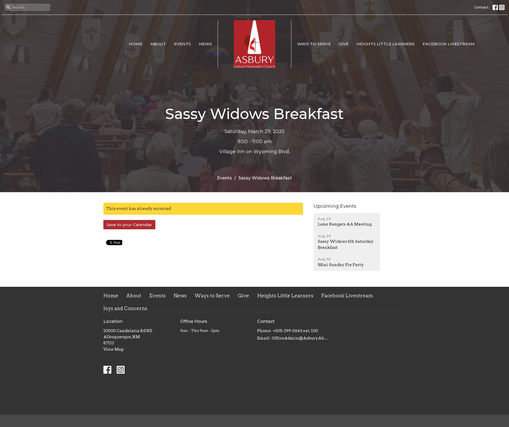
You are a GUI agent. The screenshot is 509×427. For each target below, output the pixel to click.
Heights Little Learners (386, 43)
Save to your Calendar (129, 224)
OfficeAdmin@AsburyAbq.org (300, 338)
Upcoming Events (335, 206)
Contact (481, 7)
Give (344, 43)
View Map (113, 349)
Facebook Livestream (449, 43)
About (158, 43)
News (205, 43)
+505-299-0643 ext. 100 (295, 330)
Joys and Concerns (125, 308)
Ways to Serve (314, 43)
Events (182, 43)
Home (135, 43)
